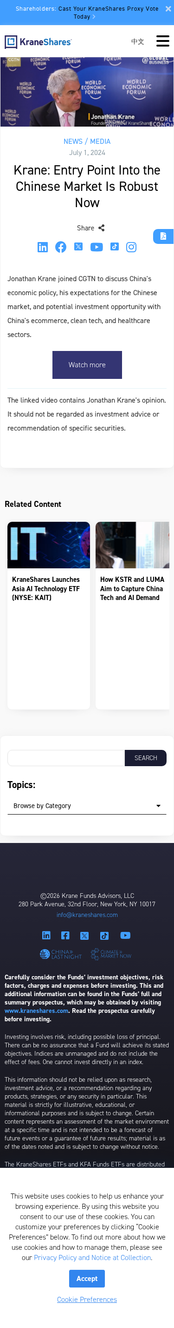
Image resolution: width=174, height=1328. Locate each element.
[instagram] (131, 247)
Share (86, 228)
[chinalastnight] (62, 954)
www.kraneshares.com (36, 1010)
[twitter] (78, 248)
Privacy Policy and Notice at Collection (92, 1257)
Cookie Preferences (87, 1299)
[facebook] (61, 247)
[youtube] (96, 247)
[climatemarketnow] (112, 953)
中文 (137, 41)
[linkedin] (43, 247)
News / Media (87, 141)
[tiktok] (114, 248)
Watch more (87, 365)
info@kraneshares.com (87, 915)
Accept (87, 1278)
